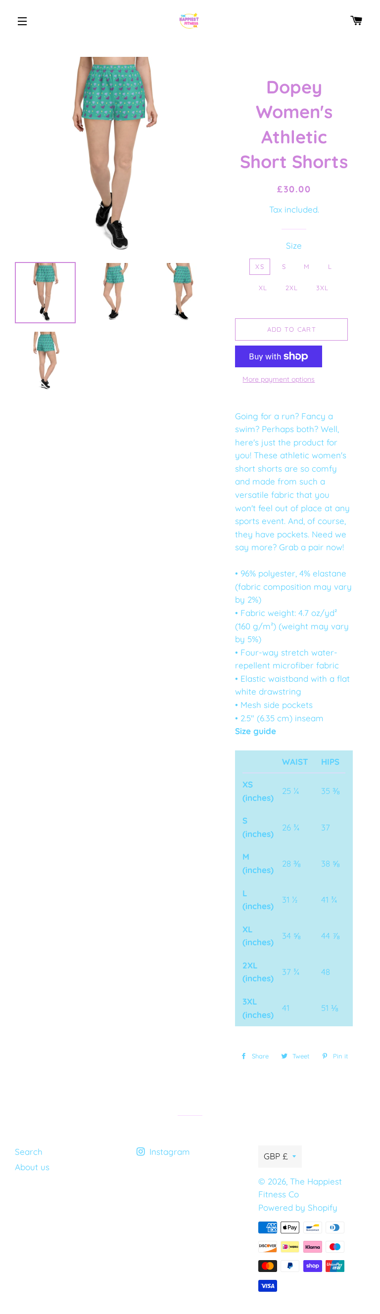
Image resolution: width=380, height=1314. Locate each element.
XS (259, 266)
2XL (291, 288)
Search (29, 1151)
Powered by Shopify (297, 1207)
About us (32, 1167)
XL (263, 288)
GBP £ (275, 1156)
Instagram (168, 1151)
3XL (322, 288)
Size (294, 245)
